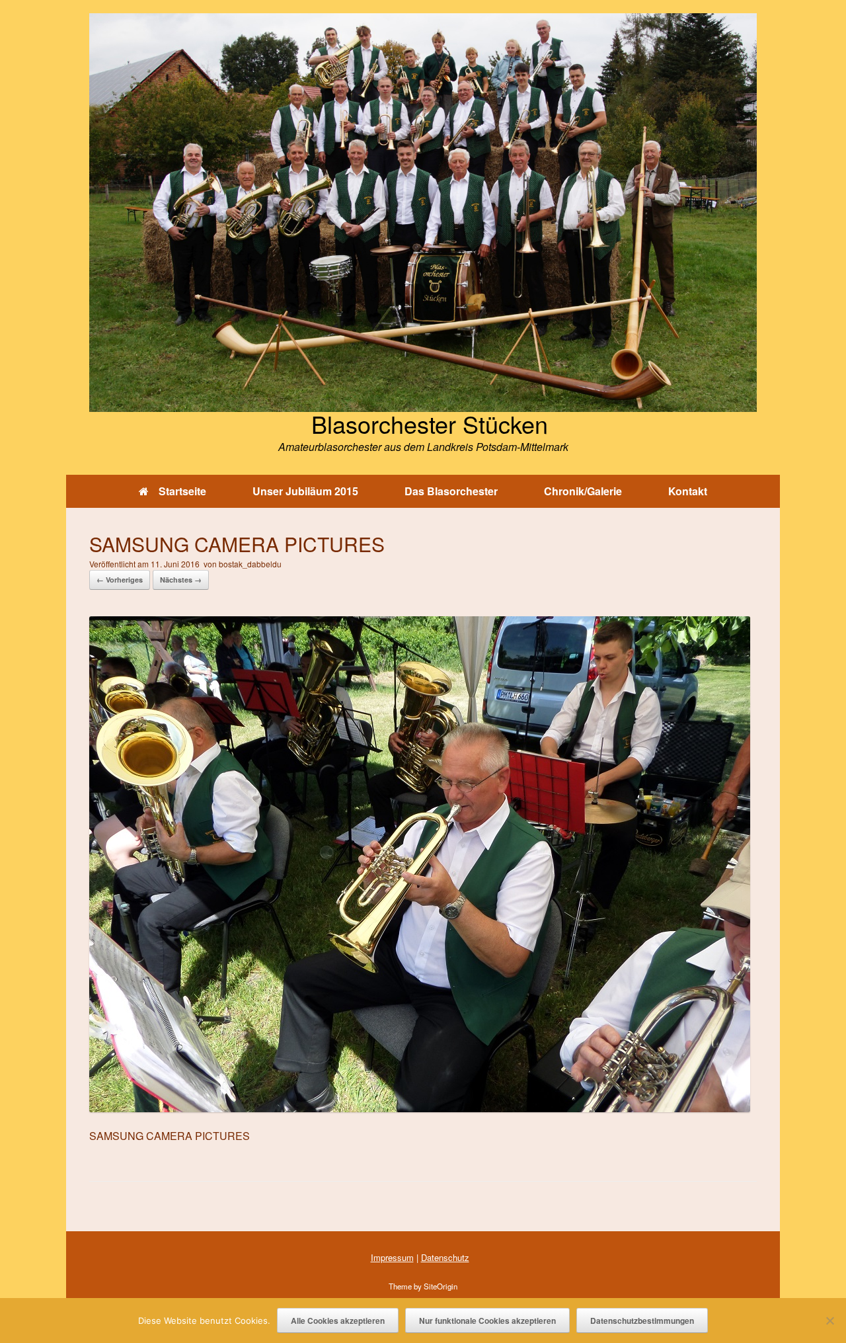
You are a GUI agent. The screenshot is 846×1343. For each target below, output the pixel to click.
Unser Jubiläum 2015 (305, 491)
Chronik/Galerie (583, 491)
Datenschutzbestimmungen (642, 1320)
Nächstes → (181, 580)
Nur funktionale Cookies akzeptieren (487, 1320)
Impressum (392, 1257)
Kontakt (687, 491)
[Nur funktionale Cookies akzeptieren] (829, 1320)
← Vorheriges (119, 580)
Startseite (182, 491)
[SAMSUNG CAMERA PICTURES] (419, 1108)
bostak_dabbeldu (250, 563)
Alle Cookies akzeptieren (338, 1320)
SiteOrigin (440, 1286)
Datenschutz (445, 1257)
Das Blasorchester (451, 491)
